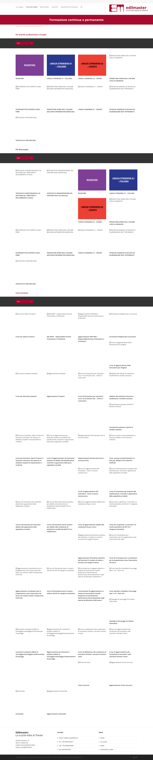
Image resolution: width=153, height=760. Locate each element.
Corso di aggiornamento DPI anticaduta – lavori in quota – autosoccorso (88, 493)
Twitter (17, 1)
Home (102, 738)
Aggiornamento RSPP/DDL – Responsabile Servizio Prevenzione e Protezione (91, 339)
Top (134, 757)
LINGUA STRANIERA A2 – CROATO (90, 78)
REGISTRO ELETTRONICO (69, 7)
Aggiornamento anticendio (56, 714)
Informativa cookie (106, 749)
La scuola (103, 742)
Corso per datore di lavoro (25, 337)
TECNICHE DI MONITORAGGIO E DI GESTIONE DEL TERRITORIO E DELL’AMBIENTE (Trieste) (28, 195)
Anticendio (19, 714)
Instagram (23, 1)
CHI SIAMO (19, 7)
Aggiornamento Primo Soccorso (120, 685)
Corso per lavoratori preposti (26, 396)
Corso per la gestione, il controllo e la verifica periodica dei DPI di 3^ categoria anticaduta (122, 527)
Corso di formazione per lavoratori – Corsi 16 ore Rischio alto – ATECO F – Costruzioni (91, 398)
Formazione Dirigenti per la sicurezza (122, 337)
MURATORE (20, 78)
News (102, 746)
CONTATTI (54, 7)
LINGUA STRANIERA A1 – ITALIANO (59, 78)
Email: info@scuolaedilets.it (68, 738)
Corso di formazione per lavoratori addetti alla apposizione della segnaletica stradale (28, 527)
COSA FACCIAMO (31, 7)
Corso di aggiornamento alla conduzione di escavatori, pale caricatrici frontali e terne (120, 654)
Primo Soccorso (83, 685)
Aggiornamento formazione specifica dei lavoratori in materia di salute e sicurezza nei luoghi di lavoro (91, 560)
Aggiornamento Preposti (56, 396)
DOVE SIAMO (44, 7)
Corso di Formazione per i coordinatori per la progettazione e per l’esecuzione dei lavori (123, 560)
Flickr (26, 1)
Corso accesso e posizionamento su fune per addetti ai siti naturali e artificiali (122, 460)
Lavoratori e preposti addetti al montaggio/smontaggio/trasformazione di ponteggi (30, 654)
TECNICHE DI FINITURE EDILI (26, 140)
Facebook (20, 1)
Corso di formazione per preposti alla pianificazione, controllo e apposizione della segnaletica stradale (123, 493)
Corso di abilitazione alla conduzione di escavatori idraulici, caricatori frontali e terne (92, 654)
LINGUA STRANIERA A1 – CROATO (90, 109)
